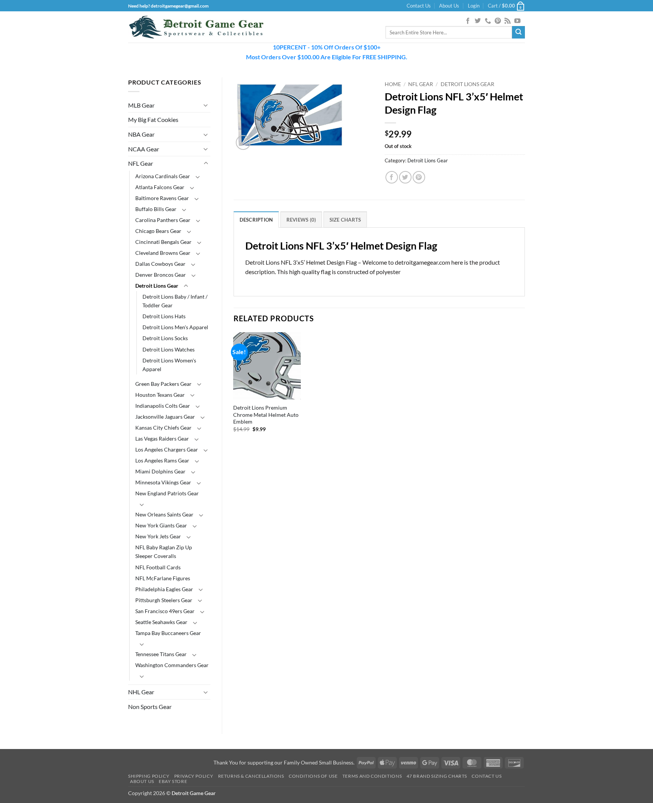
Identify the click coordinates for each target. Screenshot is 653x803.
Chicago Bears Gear (158, 231)
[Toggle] (205, 104)
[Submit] (518, 32)
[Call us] (488, 21)
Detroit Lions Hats (164, 316)
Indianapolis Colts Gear (162, 405)
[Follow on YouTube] (517, 21)
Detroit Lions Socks (165, 338)
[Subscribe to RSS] (507, 21)
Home (393, 84)
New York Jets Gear (158, 536)
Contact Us (419, 6)
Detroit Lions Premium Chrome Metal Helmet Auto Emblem (266, 414)
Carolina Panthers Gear (162, 220)
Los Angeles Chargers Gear (166, 449)
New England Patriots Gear (167, 493)
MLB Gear (141, 105)
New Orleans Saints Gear (164, 514)
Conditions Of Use (313, 776)
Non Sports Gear (150, 706)
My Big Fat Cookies (153, 119)
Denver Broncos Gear (160, 274)
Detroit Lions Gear (156, 285)
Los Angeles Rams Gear (162, 460)
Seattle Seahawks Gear (161, 622)
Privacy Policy (194, 776)
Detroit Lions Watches (168, 349)
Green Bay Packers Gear (163, 384)
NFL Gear (140, 163)
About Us (449, 6)
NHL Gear (141, 691)
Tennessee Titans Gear (161, 654)
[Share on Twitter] (405, 177)
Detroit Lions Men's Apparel (175, 327)
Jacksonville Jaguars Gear (165, 416)
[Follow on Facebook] (468, 21)
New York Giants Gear (161, 525)
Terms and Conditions (372, 776)
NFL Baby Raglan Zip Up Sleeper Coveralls (163, 551)
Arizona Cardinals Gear (162, 176)
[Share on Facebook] (391, 177)
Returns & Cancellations (251, 776)
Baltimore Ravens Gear (162, 198)
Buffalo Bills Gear (155, 209)
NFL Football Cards (158, 567)
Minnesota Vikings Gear (163, 482)
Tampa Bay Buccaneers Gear (168, 633)
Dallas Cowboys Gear (160, 263)
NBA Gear (141, 134)
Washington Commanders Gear (172, 665)
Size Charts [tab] (345, 220)
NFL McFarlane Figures (162, 578)
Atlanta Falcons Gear (159, 187)
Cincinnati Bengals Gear (163, 242)
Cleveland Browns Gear (162, 253)
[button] (474, 5)
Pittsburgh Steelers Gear (163, 600)
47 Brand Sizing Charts (437, 776)
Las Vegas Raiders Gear (162, 438)
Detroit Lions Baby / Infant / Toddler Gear (174, 300)
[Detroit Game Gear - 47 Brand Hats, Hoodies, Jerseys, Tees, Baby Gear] (196, 27)
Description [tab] (256, 220)
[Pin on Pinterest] (419, 177)
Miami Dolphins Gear (160, 471)
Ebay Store (173, 781)
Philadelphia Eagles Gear (164, 589)
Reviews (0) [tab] (301, 220)
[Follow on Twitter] (478, 21)
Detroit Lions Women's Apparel (169, 364)
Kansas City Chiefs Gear (163, 427)
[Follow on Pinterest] (498, 21)
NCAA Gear (143, 149)
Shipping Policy (148, 776)
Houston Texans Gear (160, 394)
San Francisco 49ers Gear (165, 611)
